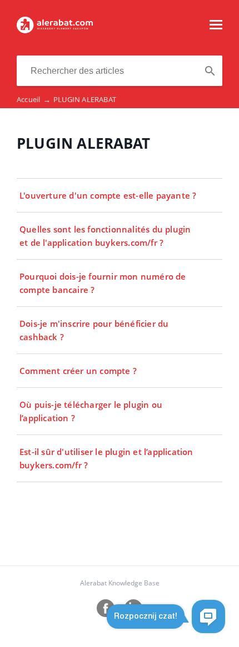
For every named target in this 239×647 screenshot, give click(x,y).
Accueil (34, 99)
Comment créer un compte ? (78, 370)
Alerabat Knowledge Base (120, 583)
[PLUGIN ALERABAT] (55, 30)
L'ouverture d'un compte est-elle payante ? (107, 195)
